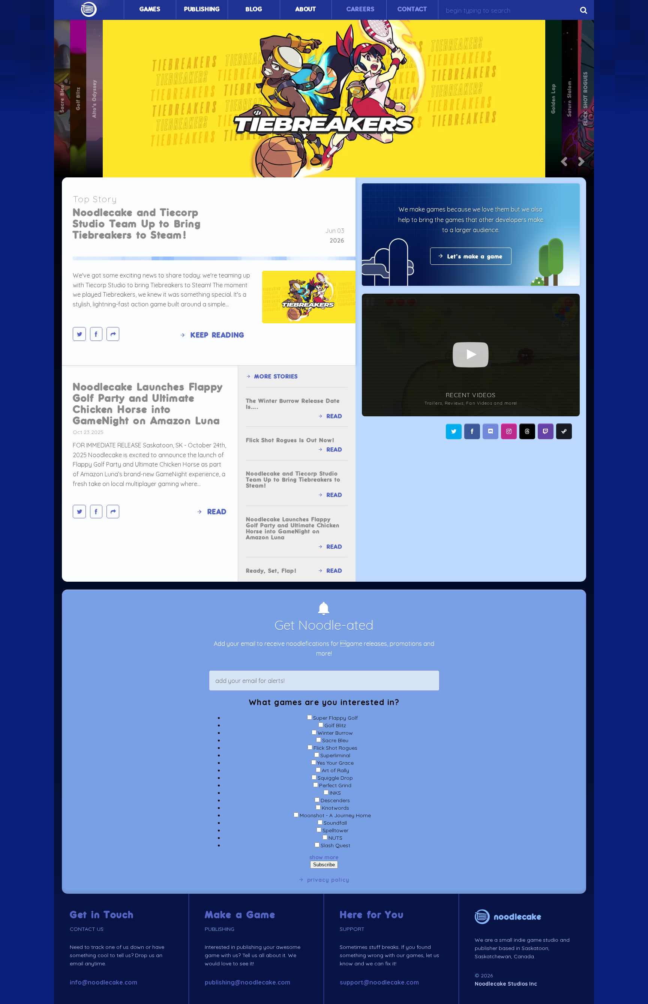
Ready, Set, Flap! (271, 571)
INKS (335, 792)
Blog (254, 9)
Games (150, 9)
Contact (412, 9)
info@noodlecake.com (103, 982)
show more (324, 857)
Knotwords (335, 807)
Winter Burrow (335, 732)
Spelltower (335, 830)
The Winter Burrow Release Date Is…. (293, 404)
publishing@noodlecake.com (247, 982)
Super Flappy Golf (335, 717)
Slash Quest (335, 845)
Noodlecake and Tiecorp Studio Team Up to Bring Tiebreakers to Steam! (137, 224)
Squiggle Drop (335, 777)
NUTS (335, 837)
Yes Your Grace (335, 762)
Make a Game (240, 914)
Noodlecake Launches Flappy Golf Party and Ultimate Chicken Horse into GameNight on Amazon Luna (147, 403)
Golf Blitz (335, 725)
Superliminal (335, 755)
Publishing (202, 9)
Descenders (335, 800)
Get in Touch (102, 914)
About (306, 9)
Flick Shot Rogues (335, 747)
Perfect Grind (335, 785)
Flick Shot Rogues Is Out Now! (290, 440)
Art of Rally (335, 770)
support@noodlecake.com (379, 982)
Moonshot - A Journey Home (335, 815)
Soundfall (335, 822)
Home (89, 9)
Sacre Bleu (335, 740)
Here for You (372, 914)
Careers (360, 9)
